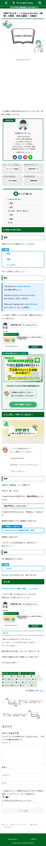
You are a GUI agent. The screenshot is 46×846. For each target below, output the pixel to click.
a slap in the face (14, 199)
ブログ (27, 676)
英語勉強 (6, 685)
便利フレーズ (25, 685)
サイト (4, 783)
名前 (4, 767)
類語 (11, 219)
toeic (19, 682)
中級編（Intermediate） (11, 673)
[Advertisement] (23, 84)
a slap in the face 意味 (24, 679)
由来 (11, 215)
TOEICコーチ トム (23, 133)
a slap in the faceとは (30, 682)
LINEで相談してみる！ (23, 404)
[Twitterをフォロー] (20, 157)
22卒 (34, 685)
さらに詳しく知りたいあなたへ (18, 211)
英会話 (12, 679)
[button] (41, 530)
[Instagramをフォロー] (25, 157)
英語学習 (15, 685)
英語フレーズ (38, 679)
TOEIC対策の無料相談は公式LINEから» (24, 7)
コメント (6, 743)
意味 (11, 203)
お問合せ (34, 839)
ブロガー (6, 676)
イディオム (36, 676)
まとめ (10, 222)
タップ (21, 194)
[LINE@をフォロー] (30, 157)
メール (5, 775)
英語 (20, 676)
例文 (11, 207)
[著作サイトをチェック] (15, 157)
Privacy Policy (12, 839)
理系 (14, 676)
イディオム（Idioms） (28, 673)
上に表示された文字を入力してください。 (18, 801)
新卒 (5, 679)
